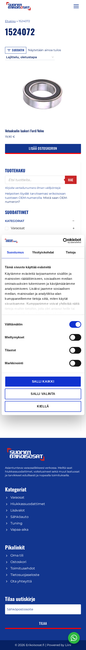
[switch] (75, 337)
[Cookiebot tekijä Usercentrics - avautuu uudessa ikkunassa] (63, 240)
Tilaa (43, 623)
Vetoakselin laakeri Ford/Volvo (24, 130)
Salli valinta (43, 394)
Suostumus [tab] (15, 252)
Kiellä (43, 406)
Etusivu (10, 21)
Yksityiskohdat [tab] (43, 252)
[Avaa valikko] (76, 6)
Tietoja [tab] (71, 252)
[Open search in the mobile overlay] (41, 180)
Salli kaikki (43, 381)
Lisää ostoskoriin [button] (43, 148)
